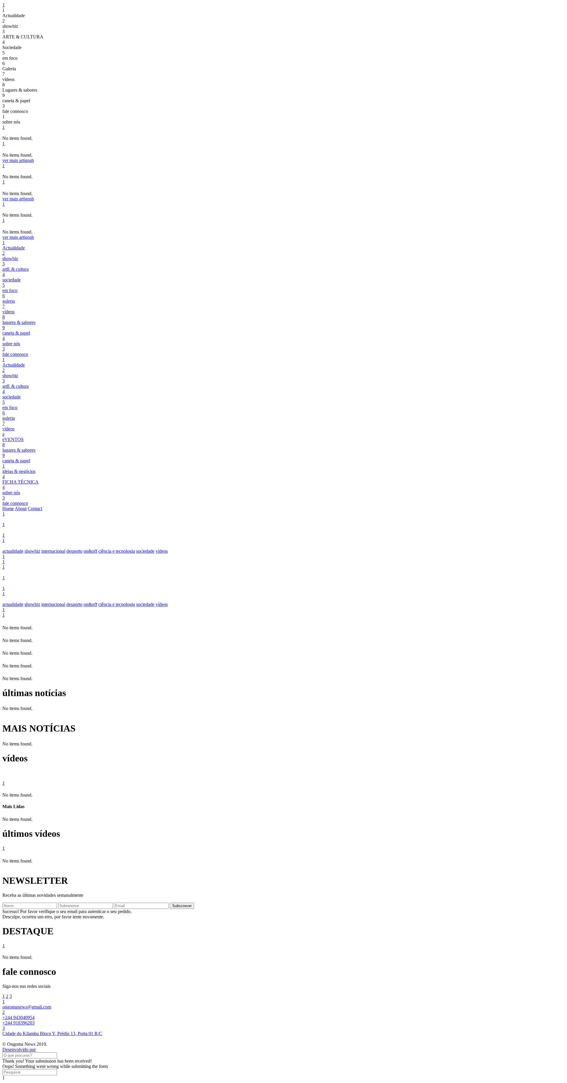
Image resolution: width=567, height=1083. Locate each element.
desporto (74, 551)
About (21, 508)
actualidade (12, 551)
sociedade (145, 551)
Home (8, 508)
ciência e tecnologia (116, 551)
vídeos (162, 551)
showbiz (32, 551)
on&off (90, 551)
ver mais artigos (18, 160)
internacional (53, 551)
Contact (35, 508)
